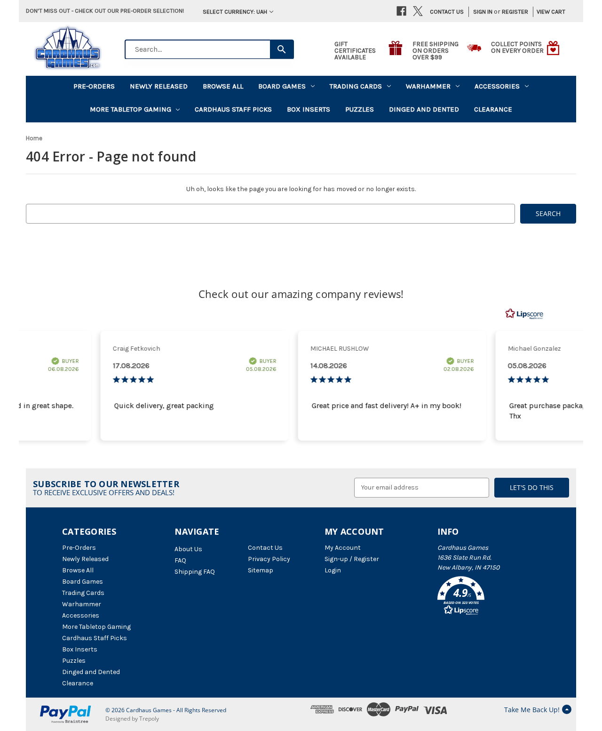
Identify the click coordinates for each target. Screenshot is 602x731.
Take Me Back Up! (532, 709)
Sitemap (260, 570)
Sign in (482, 11)
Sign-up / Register (352, 559)
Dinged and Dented (424, 109)
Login (333, 570)
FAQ (180, 560)
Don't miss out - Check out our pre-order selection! (105, 10)
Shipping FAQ (194, 572)
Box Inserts (308, 109)
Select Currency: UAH (235, 11)
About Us (188, 549)
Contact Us (447, 11)
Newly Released (159, 86)
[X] (418, 11)
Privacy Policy (269, 559)
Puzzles (359, 109)
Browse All (223, 86)
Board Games (282, 86)
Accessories (497, 86)
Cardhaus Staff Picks (233, 109)
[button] (488, 597)
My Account (343, 548)
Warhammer (428, 86)
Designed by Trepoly (132, 719)
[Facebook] (401, 11)
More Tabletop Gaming (130, 109)
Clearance (493, 109)
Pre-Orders (94, 86)
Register (515, 11)
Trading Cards (356, 86)
